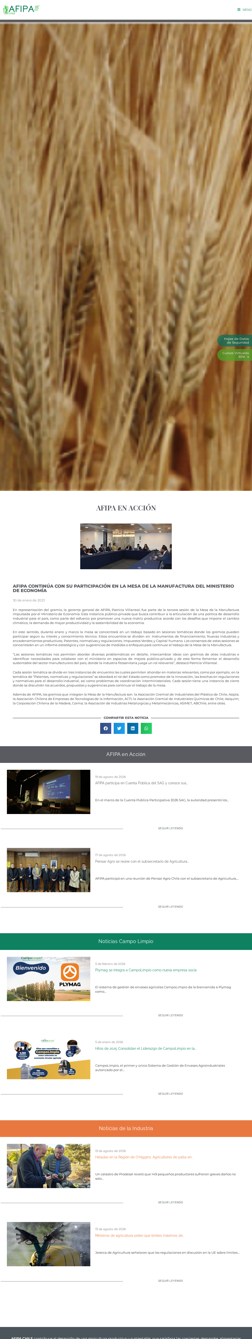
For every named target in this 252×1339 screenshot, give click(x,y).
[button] (105, 728)
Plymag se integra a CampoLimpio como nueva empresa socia (146, 970)
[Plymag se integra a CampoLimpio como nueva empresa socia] (48, 978)
